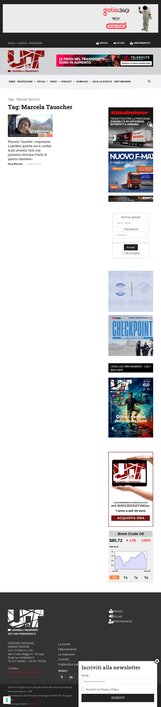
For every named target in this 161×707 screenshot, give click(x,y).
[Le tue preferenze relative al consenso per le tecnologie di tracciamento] (7, 700)
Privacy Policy (110, 689)
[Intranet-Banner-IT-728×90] (104, 65)
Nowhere (33, 704)
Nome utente (131, 217)
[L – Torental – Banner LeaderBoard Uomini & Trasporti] (132, 200)
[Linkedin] (71, 677)
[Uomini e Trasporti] (32, 61)
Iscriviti (118, 698)
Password (131, 229)
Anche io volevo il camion (23, 135)
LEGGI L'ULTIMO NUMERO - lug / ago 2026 (131, 368)
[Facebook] (62, 677)
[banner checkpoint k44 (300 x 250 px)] (132, 354)
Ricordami (132, 253)
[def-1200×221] (80, 31)
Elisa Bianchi (15, 163)
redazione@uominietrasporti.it (25, 672)
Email (85, 675)
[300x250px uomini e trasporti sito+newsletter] (132, 191)
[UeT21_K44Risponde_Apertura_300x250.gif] (132, 310)
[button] (149, 82)
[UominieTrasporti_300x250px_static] (132, 147)
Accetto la (102, 689)
